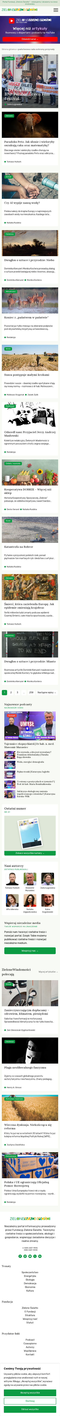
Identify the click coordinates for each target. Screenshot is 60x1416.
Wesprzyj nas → (30, 950)
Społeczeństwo (30, 1272)
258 (31, 692)
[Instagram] (25, 1256)
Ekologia (30, 1279)
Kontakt (30, 1354)
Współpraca (30, 1350)
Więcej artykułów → (48, 972)
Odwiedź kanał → (30, 39)
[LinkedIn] (40, 1256)
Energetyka (30, 1276)
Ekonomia (30, 1287)
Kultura (30, 1290)
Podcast (30, 1339)
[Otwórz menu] (55, 10)
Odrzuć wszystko (30, 1409)
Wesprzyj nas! (30, 1319)
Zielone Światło (30, 1308)
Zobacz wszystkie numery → (30, 853)
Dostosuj (30, 1401)
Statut (30, 1322)
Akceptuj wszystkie (30, 1392)
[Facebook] (20, 1256)
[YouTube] (30, 1256)
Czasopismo (30, 1343)
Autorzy (30, 1347)
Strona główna (9, 49)
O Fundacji (30, 1311)
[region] (30, 1390)
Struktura (30, 1315)
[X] (35, 1256)
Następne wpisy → (47, 692)
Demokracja (30, 1283)
